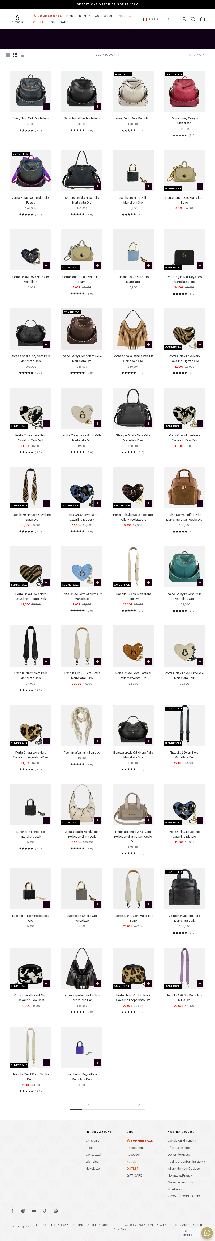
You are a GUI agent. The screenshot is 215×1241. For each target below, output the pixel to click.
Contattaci (93, 1154)
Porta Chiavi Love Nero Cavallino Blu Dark (82, 517)
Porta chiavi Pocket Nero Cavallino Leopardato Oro (133, 998)
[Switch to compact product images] (22, 55)
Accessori (105, 15)
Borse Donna (78, 15)
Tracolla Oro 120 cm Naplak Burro (30, 1077)
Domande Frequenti (181, 1154)
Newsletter (93, 1168)
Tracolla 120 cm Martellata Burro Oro (133, 596)
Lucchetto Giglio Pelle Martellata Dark (82, 1077)
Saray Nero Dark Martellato (82, 118)
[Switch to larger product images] (8, 55)
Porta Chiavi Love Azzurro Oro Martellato (82, 596)
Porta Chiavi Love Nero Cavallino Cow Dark (30, 438)
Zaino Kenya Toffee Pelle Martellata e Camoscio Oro (184, 517)
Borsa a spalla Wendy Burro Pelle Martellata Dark (82, 834)
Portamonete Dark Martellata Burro (81, 279)
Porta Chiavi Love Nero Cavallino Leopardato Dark (31, 755)
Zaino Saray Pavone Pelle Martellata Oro (184, 596)
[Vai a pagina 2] (139, 1104)
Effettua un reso (179, 1147)
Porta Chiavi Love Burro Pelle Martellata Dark (184, 676)
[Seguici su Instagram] (23, 1211)
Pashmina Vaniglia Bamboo (82, 752)
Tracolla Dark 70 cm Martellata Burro (133, 918)
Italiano (17, 1227)
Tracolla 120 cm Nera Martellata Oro (184, 755)
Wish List (92, 1161)
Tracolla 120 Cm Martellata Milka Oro (184, 998)
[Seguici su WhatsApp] (56, 1211)
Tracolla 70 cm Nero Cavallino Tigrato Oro (31, 517)
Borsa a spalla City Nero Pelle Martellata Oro (133, 755)
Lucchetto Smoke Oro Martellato (82, 918)
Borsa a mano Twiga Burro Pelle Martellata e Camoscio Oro (133, 836)
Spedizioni (175, 1189)
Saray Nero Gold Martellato (30, 118)
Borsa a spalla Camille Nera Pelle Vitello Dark (82, 998)
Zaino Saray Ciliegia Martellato (184, 121)
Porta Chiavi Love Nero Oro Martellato (30, 279)
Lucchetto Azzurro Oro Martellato (133, 279)
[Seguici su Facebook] (12, 1211)
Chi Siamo (93, 1140)
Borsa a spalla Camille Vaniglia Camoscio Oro (133, 359)
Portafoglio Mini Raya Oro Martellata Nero (184, 279)
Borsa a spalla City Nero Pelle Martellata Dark (31, 359)
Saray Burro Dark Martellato (133, 118)
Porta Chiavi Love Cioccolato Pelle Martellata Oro (133, 517)
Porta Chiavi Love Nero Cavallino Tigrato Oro (184, 359)
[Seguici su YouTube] (34, 1211)
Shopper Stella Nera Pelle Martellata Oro (82, 200)
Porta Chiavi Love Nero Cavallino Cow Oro (184, 438)
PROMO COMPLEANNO (184, 1196)
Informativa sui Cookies (184, 1168)
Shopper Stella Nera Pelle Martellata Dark (133, 438)
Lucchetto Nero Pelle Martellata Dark (30, 834)
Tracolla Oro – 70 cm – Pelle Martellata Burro (82, 676)
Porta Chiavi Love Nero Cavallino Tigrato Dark (30, 596)
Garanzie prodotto (180, 1182)
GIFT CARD (60, 22)
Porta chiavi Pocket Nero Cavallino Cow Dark (30, 998)
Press (89, 1147)
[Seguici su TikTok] (45, 1211)
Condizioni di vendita (182, 1140)
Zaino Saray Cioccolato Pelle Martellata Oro (82, 359)
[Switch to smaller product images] (15, 55)
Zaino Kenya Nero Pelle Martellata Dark (184, 918)
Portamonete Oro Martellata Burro (184, 200)
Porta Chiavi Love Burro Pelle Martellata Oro (82, 438)
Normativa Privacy (180, 1175)
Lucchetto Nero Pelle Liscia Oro (30, 918)
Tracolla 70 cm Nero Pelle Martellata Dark (31, 676)
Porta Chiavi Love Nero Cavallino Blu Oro (184, 834)
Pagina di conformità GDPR (186, 1161)
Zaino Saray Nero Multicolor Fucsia (31, 200)
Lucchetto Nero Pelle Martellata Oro (133, 200)
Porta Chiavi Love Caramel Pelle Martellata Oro (133, 676)
